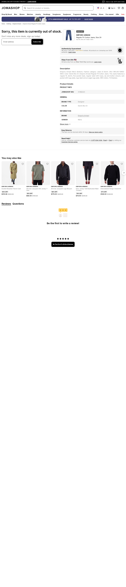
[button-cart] (123, 8)
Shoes (101, 14)
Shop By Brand (7, 14)
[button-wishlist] (119, 8)
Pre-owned (109, 14)
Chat (110, 140)
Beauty (86, 14)
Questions (18, 203)
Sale (122, 14)
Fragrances (77, 14)
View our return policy (96, 132)
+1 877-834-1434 (97, 140)
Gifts (117, 14)
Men (15, 14)
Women (22, 14)
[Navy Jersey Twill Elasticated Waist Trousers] (97, 164)
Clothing (94, 14)
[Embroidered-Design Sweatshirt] (122, 164)
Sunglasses (57, 14)
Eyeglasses (67, 14)
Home (3, 24)
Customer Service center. (70, 142)
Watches (30, 14)
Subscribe (37, 42)
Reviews (6, 203)
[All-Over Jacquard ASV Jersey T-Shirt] (47, 164)
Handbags (46, 14)
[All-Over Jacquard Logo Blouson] (72, 164)
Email (105, 140)
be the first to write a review (63, 244)
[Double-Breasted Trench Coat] (23, 164)
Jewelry (38, 14)
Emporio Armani (17, 24)
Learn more (72, 52)
